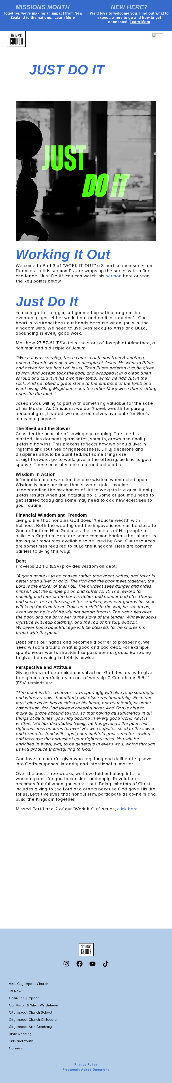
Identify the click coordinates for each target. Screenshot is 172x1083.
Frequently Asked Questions (86, 1069)
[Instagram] (66, 964)
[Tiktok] (106, 964)
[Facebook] (79, 964)
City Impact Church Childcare (33, 1020)
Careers (15, 1048)
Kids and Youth (21, 1041)
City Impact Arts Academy (30, 1027)
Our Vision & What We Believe (33, 1005)
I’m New (15, 991)
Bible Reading (20, 1034)
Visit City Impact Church (28, 984)
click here (127, 809)
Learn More (64, 17)
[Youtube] (92, 964)
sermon (114, 276)
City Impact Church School (30, 1012)
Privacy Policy (86, 1064)
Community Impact (24, 998)
